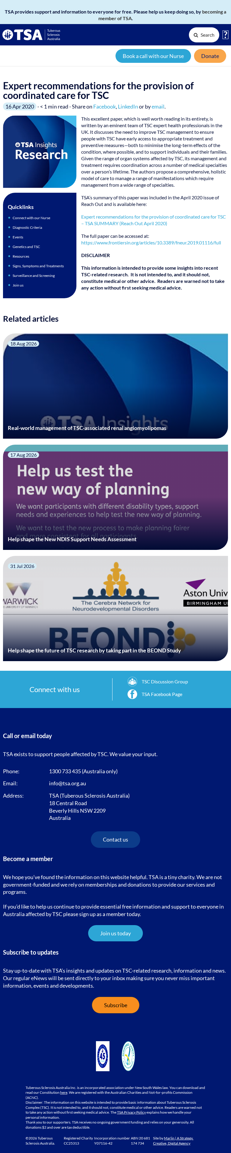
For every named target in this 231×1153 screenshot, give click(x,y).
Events (18, 237)
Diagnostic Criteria (27, 227)
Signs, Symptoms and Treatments (38, 266)
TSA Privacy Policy (131, 1112)
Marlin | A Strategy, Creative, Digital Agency (173, 1140)
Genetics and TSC (26, 246)
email (158, 106)
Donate (210, 56)
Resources (21, 256)
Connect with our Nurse (31, 218)
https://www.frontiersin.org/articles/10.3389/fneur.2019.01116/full (151, 242)
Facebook (104, 106)
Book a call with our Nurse (153, 56)
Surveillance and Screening (34, 275)
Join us (18, 285)
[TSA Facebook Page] (155, 694)
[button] (115, 933)
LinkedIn (128, 106)
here (63, 1092)
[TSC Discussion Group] (158, 681)
